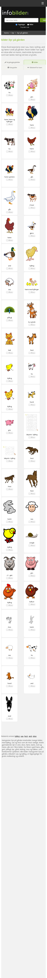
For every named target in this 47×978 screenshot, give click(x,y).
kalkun (31, 602)
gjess (32, 233)
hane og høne (9, 177)
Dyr (12, 33)
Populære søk (24, 27)
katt (9, 350)
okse (35, 736)
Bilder (31, 24)
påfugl (9, 317)
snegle (31, 543)
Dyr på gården (22, 33)
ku (9, 92)
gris (31, 97)
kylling (32, 266)
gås (32, 177)
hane (32, 125)
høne (32, 149)
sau (9, 289)
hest (32, 350)
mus (9, 627)
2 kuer (32, 205)
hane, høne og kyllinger (9, 120)
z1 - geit (9, 575)
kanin (10, 519)
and (9, 266)
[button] (9, 95)
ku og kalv (31, 322)
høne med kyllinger (32, 289)
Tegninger (21, 24)
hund (32, 402)
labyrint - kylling (31, 434)
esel (9, 716)
